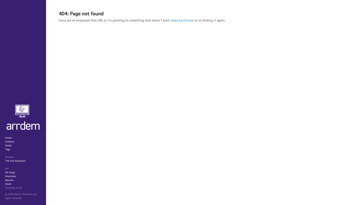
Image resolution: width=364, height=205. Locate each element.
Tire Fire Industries (15, 160)
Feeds (8, 145)
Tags (7, 149)
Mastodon (10, 176)
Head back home (182, 20)
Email (8, 183)
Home (8, 137)
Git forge (10, 172)
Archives (9, 141)
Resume (9, 180)
